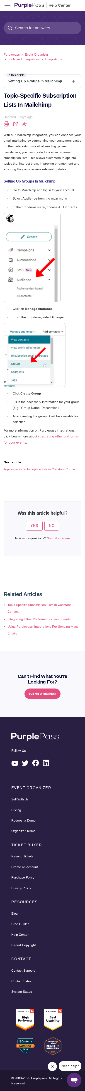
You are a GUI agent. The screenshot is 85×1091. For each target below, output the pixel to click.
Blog (14, 913)
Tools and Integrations (24, 59)
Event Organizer (36, 54)
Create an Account (24, 867)
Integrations (53, 59)
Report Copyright (23, 945)
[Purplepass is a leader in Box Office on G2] (53, 1020)
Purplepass (12, 54)
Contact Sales (21, 981)
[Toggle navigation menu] (7, 5)
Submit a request (59, 538)
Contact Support (23, 970)
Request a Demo (23, 820)
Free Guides (20, 924)
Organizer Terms (23, 831)
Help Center (20, 934)
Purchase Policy (22, 877)
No (52, 526)
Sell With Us (20, 799)
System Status (21, 991)
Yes (34, 526)
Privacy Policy (21, 888)
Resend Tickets (22, 856)
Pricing (16, 810)
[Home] (42, 5)
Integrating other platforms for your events (38, 619)
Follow (25, 124)
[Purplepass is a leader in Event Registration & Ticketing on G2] (25, 1020)
